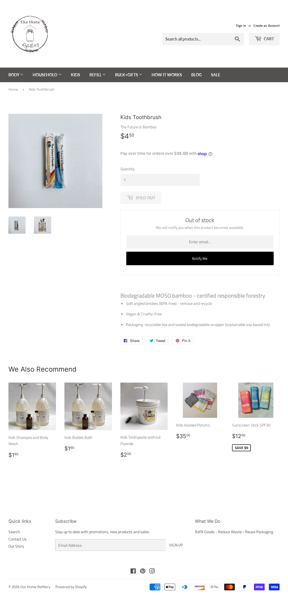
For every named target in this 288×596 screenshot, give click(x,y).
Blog (196, 74)
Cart (268, 38)
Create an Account (266, 25)
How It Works (167, 74)
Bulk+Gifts (127, 74)
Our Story (16, 546)
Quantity (127, 169)
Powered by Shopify (71, 587)
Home (13, 89)
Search (14, 532)
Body (14, 74)
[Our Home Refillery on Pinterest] (143, 572)
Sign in (241, 25)
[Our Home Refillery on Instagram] (152, 572)
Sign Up (176, 545)
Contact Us (17, 539)
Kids (75, 74)
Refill (95, 74)
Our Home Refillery (35, 587)
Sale (215, 74)
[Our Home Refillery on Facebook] (133, 572)
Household (45, 74)
